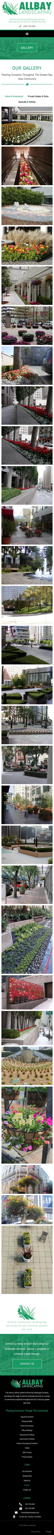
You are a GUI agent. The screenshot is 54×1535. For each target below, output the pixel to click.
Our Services (27, 1471)
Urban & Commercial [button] (14, 96)
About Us (27, 1480)
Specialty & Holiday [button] (27, 101)
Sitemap (48, 1532)
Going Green (27, 1476)
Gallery (27, 1485)
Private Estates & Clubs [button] (38, 96)
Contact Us (27, 1489)
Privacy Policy (35, 1532)
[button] (27, 33)
